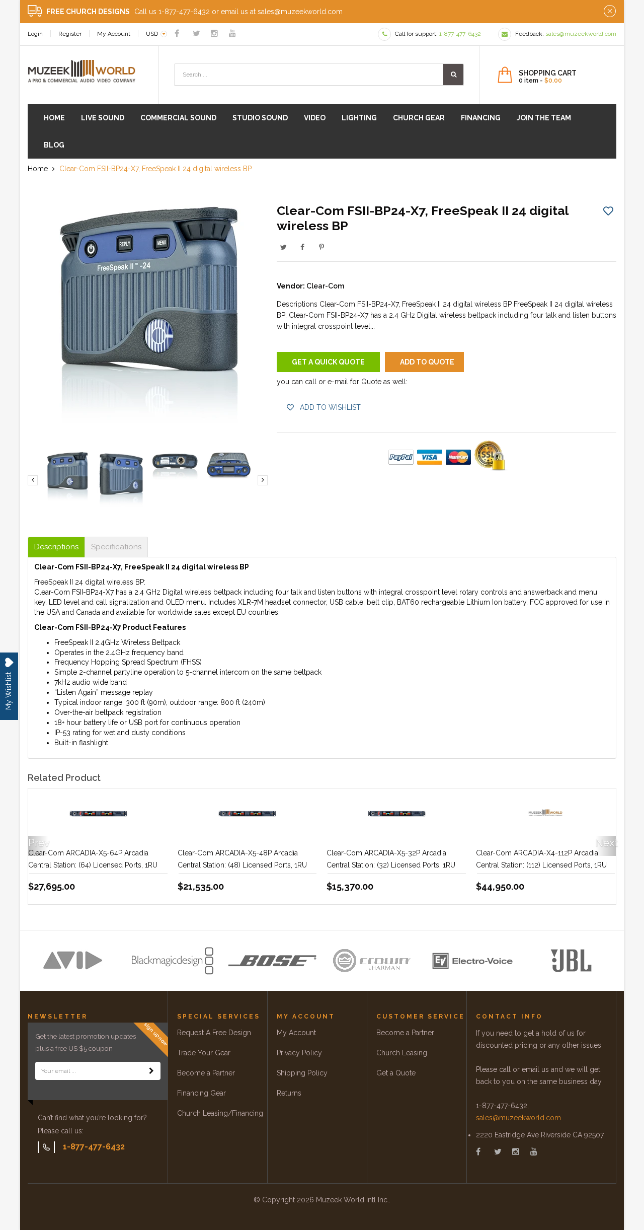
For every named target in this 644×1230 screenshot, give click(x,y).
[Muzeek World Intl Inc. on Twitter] (196, 33)
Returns (289, 1093)
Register (70, 33)
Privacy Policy (299, 1053)
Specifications (116, 547)
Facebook (302, 247)
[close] (609, 11)
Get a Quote (396, 1073)
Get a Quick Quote (328, 362)
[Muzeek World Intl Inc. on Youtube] (232, 33)
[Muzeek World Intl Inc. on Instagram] (214, 33)
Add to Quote (427, 362)
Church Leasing (401, 1053)
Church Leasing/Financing (220, 1113)
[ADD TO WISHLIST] (608, 210)
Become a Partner (206, 1073)
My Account (113, 33)
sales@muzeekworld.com (518, 1118)
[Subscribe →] (151, 1070)
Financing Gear (201, 1093)
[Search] (453, 74)
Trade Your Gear (203, 1053)
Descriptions (56, 547)
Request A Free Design (214, 1033)
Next (606, 843)
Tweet (283, 247)
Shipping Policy (302, 1073)
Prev (38, 843)
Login (35, 33)
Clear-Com (325, 286)
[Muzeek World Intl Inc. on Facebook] (177, 33)
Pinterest (321, 247)
